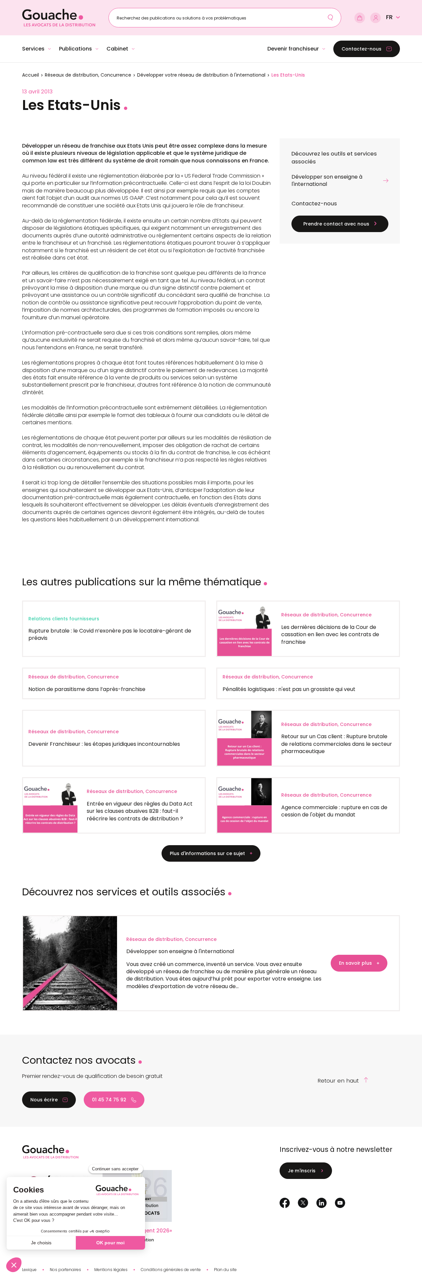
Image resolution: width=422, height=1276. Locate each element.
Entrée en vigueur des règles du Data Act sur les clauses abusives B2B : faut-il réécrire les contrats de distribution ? (140, 811)
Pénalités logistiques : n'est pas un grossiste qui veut (289, 689)
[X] (303, 1203)
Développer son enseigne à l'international (180, 951)
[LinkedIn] (321, 1203)
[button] (393, 17)
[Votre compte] (375, 18)
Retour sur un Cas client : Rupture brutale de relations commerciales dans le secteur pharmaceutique (336, 744)
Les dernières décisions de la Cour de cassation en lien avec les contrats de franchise (330, 634)
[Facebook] (285, 1203)
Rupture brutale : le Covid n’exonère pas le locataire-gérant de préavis (109, 634)
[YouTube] (340, 1203)
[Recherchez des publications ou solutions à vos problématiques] (330, 17)
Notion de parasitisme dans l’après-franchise (86, 689)
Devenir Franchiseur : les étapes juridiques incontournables (104, 744)
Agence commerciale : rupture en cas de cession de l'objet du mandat (334, 811)
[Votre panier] (359, 18)
